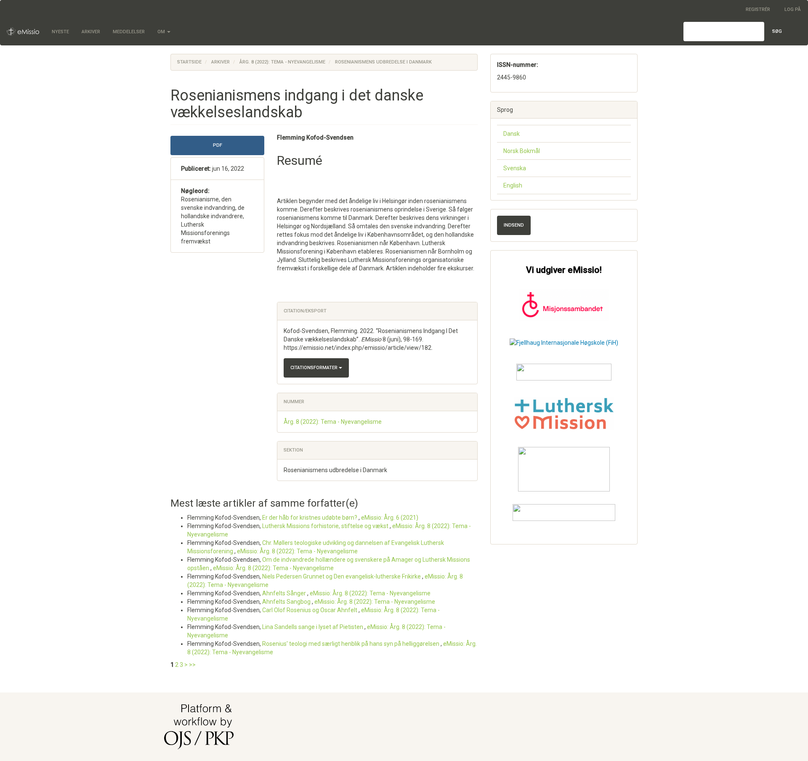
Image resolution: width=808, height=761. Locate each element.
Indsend (514, 225)
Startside (189, 62)
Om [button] (161, 31)
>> (192, 664)
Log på (792, 9)
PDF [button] (217, 145)
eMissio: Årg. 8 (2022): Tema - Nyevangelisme (297, 551)
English (512, 185)
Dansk (511, 133)
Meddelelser (129, 31)
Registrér (758, 9)
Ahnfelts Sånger (284, 593)
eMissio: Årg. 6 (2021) (389, 517)
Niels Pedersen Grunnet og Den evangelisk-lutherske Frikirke (342, 576)
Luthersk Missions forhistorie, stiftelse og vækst (326, 526)
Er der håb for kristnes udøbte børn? (310, 517)
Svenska (514, 168)
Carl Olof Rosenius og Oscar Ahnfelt (310, 610)
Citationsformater (314, 367)
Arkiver (91, 31)
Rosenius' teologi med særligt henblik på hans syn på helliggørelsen (351, 643)
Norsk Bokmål (521, 151)
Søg (777, 31)
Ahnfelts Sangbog (287, 601)
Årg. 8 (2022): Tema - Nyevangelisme (282, 62)
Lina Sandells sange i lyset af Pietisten (313, 627)
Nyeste (60, 31)
